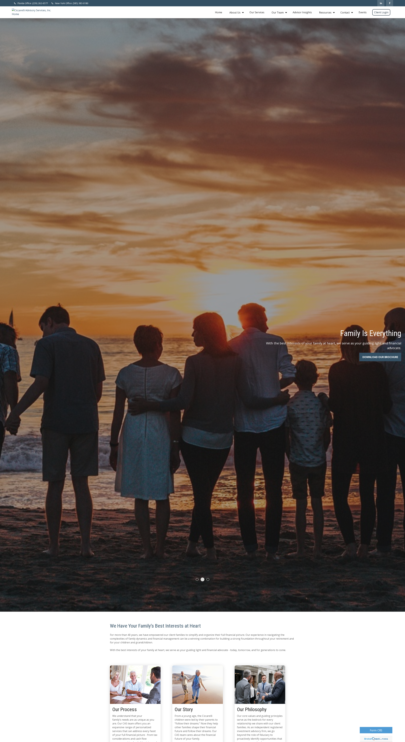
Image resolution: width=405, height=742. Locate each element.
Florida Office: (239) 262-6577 (32, 3)
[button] (218, 12)
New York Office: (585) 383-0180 (71, 3)
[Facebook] (389, 3)
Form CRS (376, 730)
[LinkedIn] (380, 3)
